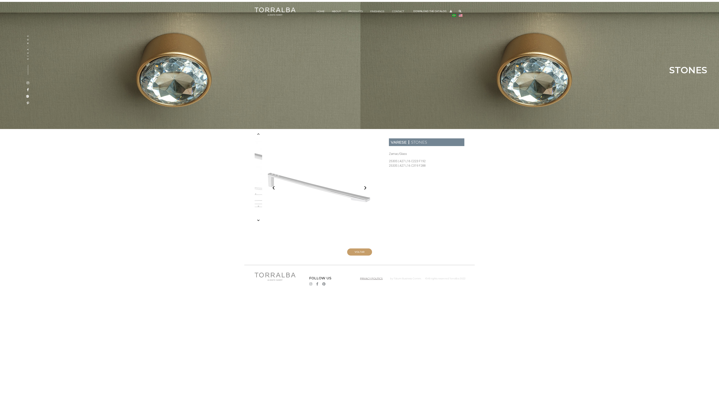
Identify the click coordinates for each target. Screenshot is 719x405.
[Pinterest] (324, 284)
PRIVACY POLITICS (371, 278)
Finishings (377, 11)
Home (320, 11)
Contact (398, 11)
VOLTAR (360, 251)
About (336, 11)
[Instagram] (311, 284)
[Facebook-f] (317, 284)
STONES (419, 142)
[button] (460, 11)
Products (355, 11)
